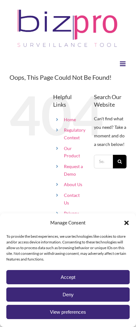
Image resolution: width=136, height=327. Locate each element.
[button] (126, 223)
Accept (68, 277)
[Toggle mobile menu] (123, 63)
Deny (68, 294)
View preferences (68, 312)
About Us (73, 184)
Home (70, 119)
